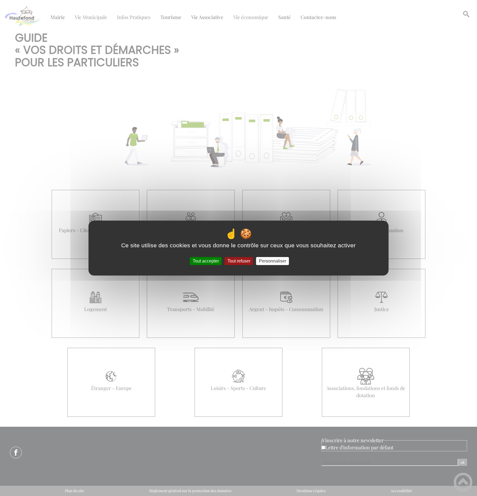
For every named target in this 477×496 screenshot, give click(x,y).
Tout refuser (238, 261)
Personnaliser (272, 261)
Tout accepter (206, 261)
